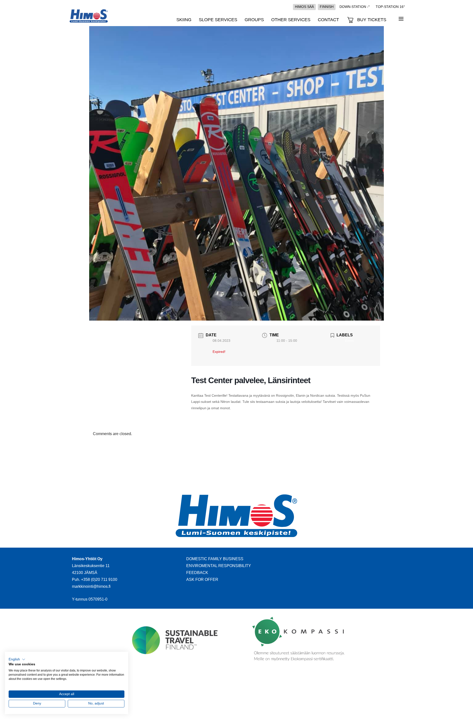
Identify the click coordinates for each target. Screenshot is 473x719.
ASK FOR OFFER (202, 579)
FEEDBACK (197, 573)
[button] (17, 659)
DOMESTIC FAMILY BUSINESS (214, 559)
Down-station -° (354, 7)
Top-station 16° (390, 7)
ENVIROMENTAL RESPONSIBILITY (218, 566)
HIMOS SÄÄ (304, 7)
